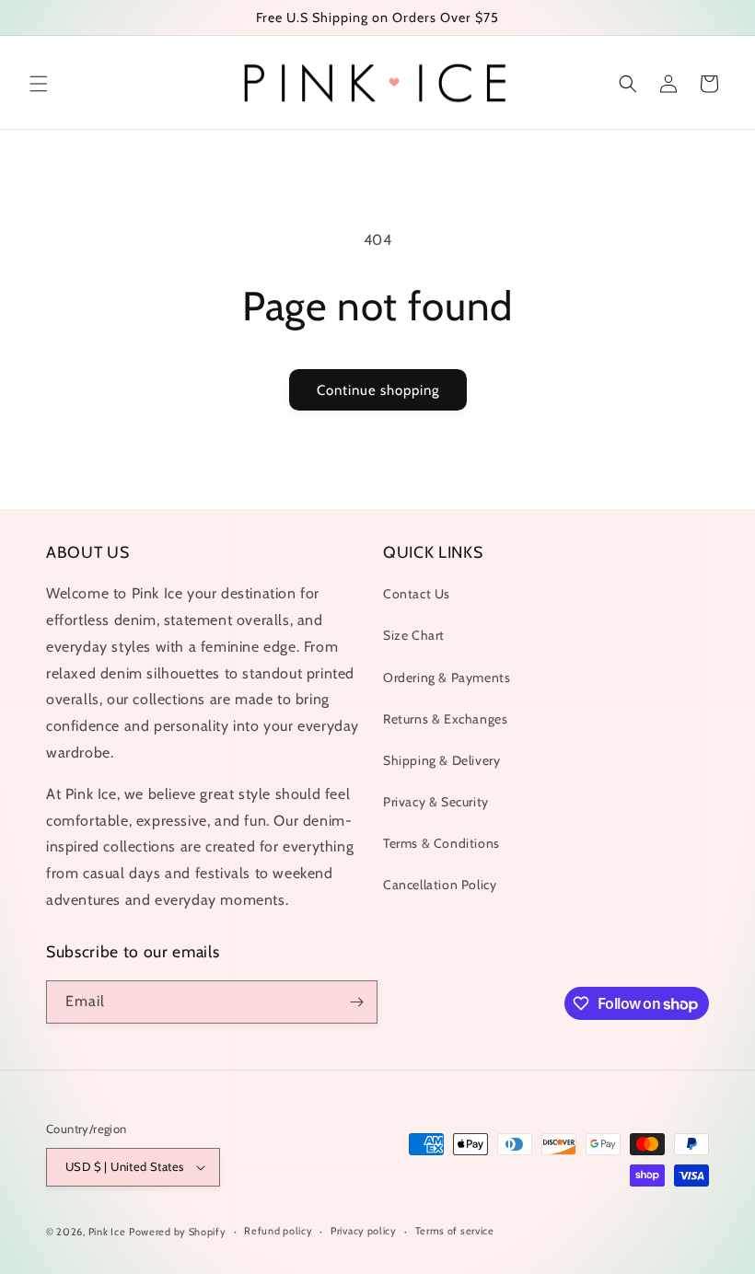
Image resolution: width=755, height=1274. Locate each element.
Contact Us (416, 593)
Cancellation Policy (439, 884)
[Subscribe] (356, 1002)
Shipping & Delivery (441, 760)
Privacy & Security (436, 801)
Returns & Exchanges (445, 719)
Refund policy (278, 1230)
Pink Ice (107, 1231)
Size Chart (414, 635)
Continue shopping (378, 390)
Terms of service (454, 1230)
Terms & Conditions (441, 843)
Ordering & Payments (446, 677)
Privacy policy (364, 1230)
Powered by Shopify (177, 1231)
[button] (38, 84)
